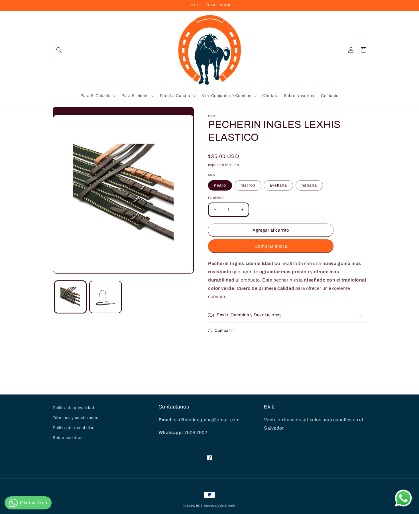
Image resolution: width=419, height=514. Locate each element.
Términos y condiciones (75, 418)
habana (309, 185)
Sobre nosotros (67, 438)
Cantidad (215, 198)
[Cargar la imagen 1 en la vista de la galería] (70, 297)
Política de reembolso (74, 428)
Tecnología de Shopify (220, 505)
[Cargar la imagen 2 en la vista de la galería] (105, 297)
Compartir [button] (224, 330)
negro (220, 185)
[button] (59, 50)
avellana (278, 185)
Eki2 (199, 505)
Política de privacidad (73, 408)
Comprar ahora (271, 246)
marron (248, 185)
